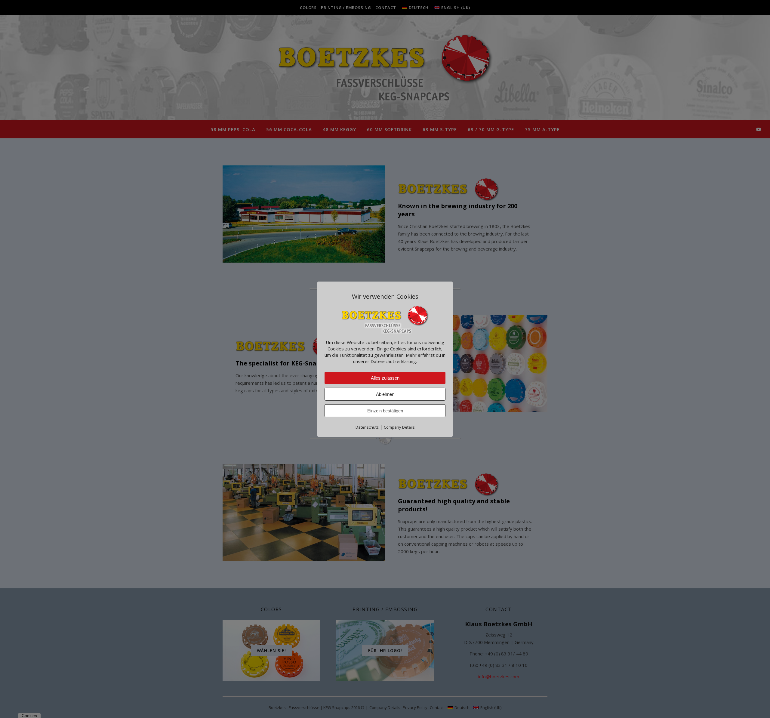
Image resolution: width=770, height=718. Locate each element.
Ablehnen (385, 393)
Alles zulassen (385, 377)
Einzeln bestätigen (385, 410)
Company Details (399, 427)
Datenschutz (367, 427)
